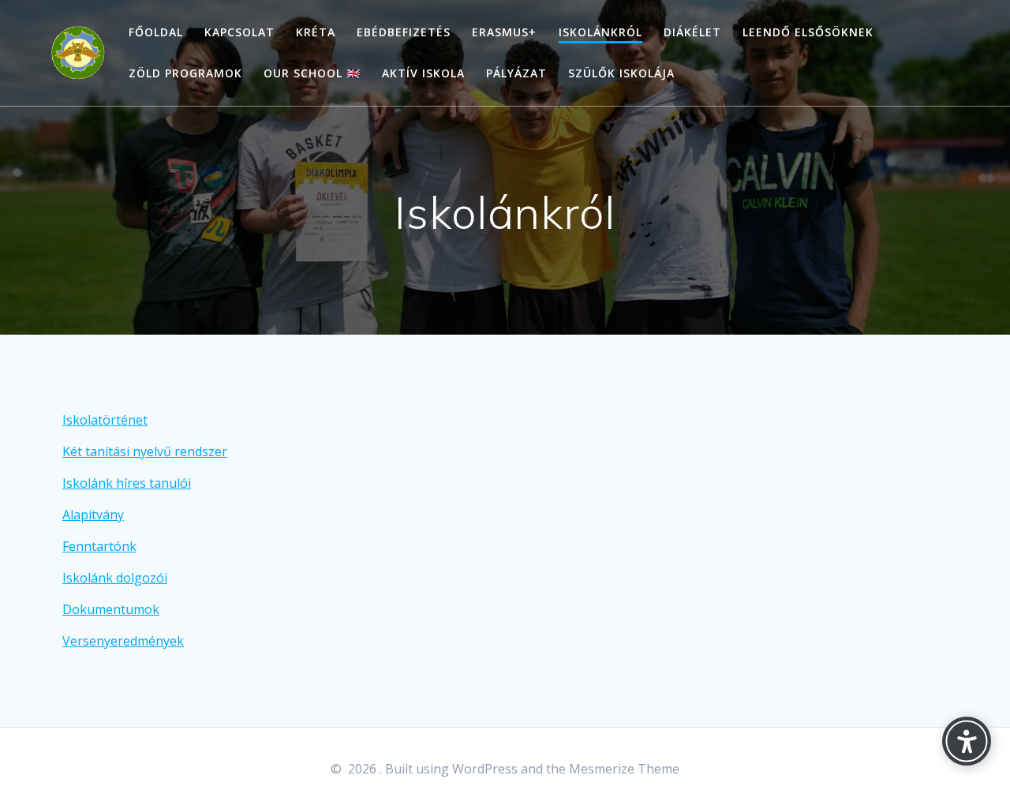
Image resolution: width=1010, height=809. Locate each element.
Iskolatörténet (105, 420)
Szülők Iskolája (621, 73)
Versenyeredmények (123, 641)
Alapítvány (93, 514)
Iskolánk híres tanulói (126, 483)
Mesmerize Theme (624, 768)
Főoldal (156, 31)
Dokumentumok (110, 609)
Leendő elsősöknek (808, 31)
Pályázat (516, 73)
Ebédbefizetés (404, 31)
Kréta (315, 31)
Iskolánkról (600, 31)
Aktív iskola (423, 73)
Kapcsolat (239, 31)
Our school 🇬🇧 (312, 73)
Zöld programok (185, 73)
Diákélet (692, 31)
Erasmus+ (504, 31)
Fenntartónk (99, 546)
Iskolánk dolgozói (114, 577)
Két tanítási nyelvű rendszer (144, 451)
